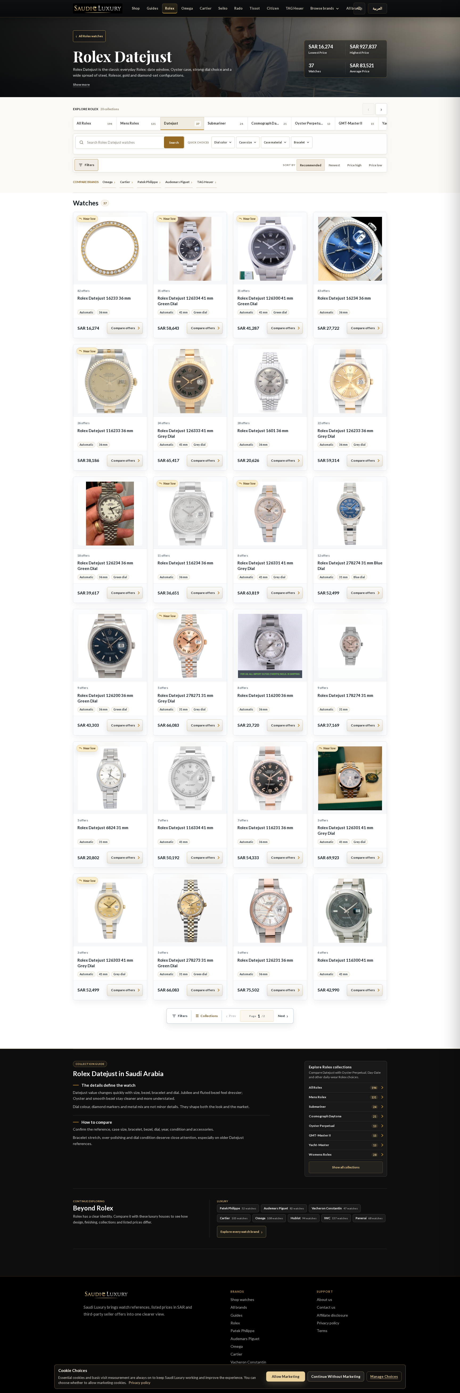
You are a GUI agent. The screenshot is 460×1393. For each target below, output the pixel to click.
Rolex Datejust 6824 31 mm (102, 827)
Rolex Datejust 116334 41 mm (185, 827)
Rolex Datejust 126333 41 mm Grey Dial (185, 433)
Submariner (342, 1107)
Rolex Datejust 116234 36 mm (185, 562)
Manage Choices (384, 1376)
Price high (354, 165)
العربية (377, 8)
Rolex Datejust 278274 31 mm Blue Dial (350, 565)
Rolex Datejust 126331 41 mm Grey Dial (265, 565)
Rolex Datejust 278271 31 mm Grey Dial (185, 698)
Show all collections (346, 1167)
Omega (187, 8)
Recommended (310, 165)
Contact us (326, 1307)
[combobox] (124, 142)
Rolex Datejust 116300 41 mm (345, 960)
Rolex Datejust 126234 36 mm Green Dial (105, 565)
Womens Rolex (342, 1154)
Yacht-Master (342, 1145)
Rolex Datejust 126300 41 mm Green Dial (265, 301)
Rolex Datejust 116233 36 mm (105, 430)
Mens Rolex (342, 1097)
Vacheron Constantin (248, 1362)
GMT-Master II (342, 1135)
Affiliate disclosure (332, 1315)
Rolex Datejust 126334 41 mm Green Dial (185, 301)
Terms (322, 1330)
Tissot (254, 8)
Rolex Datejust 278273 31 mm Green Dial (185, 963)
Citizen (273, 8)
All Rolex (342, 1087)
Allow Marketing (285, 1376)
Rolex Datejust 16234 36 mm (344, 298)
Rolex (169, 8)
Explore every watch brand (239, 1232)
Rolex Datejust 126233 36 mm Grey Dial (345, 433)
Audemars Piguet (245, 1338)
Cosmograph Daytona (342, 1116)
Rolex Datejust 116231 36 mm (265, 827)
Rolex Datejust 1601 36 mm (262, 430)
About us (324, 1299)
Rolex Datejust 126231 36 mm (265, 960)
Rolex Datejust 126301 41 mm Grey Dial (345, 830)
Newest (334, 165)
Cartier (205, 8)
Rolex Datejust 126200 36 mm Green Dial (105, 698)
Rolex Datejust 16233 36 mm (104, 298)
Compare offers (123, 328)
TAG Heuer (294, 8)
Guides (152, 8)
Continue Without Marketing (335, 1376)
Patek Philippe (242, 1330)
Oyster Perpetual (342, 1126)
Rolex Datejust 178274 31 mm (345, 695)
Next (281, 1016)
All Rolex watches (89, 36)
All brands (354, 8)
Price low (375, 165)
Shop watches (242, 1299)
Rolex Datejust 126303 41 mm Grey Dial (105, 963)
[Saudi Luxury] (97, 8)
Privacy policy (139, 1382)
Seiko (222, 8)
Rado (238, 8)
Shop (136, 8)
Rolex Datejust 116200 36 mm (265, 695)
